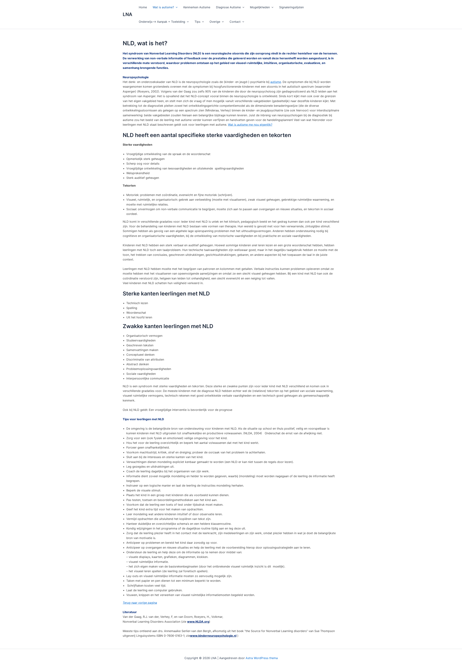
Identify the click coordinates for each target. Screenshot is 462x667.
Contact (235, 21)
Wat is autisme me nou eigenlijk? (250, 124)
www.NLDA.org (198, 621)
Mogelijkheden (260, 7)
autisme (275, 82)
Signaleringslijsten (291, 7)
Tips (197, 21)
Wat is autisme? (163, 7)
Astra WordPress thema (262, 658)
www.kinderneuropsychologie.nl (213, 635)
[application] (176, 7)
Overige (215, 21)
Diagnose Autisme (228, 7)
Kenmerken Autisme (196, 7)
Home (143, 7)
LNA (127, 14)
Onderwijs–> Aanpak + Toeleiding (162, 21)
